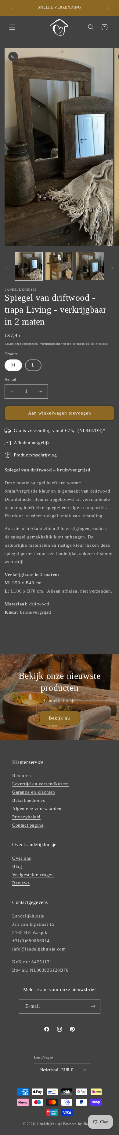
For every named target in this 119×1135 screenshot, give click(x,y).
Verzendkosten (50, 343)
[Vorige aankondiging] (11, 8)
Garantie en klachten (33, 792)
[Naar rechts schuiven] (112, 267)
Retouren (21, 775)
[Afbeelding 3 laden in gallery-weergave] (90, 266)
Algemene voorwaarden (37, 808)
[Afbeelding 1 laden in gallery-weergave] (28, 266)
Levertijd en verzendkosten (40, 783)
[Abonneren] (93, 1006)
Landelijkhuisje (49, 1124)
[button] (12, 27)
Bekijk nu (59, 717)
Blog (17, 866)
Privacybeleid (26, 816)
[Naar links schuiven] (6, 267)
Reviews (21, 882)
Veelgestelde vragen (33, 874)
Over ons (21, 858)
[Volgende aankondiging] (107, 8)
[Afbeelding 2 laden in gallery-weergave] (59, 266)
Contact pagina (27, 825)
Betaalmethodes (28, 800)
